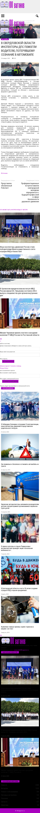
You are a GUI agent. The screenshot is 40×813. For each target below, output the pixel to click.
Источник (4, 173)
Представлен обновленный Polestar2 (6, 185)
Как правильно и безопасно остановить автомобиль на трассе (20, 465)
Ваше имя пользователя (7, 352)
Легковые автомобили (9, 795)
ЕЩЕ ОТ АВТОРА (22, 210)
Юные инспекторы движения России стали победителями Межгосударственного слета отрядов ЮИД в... (19, 690)
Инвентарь (4, 805)
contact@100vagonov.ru (21, 650)
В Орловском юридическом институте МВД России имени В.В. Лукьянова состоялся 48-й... (19, 731)
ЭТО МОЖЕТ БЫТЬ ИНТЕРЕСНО (9, 210)
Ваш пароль (3, 359)
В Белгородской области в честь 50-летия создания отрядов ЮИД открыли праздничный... (19, 589)
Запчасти (4, 802)
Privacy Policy (4, 368)
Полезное (4, 798)
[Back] (0, 341)
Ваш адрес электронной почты (9, 378)
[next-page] (1, 339)
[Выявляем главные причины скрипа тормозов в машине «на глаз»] (20, 609)
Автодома (5, 39)
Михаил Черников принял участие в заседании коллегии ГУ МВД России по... (17, 771)
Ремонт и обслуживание (9, 792)
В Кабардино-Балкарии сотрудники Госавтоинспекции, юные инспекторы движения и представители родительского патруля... (20, 426)
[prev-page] (0, 339)
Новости (4, 785)
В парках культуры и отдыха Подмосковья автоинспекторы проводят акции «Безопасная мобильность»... (17, 548)
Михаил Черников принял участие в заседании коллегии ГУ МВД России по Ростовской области (19, 334)
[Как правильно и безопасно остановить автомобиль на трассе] (20, 447)
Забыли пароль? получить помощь (10, 366)
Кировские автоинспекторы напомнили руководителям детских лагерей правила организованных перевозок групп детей (20, 506)
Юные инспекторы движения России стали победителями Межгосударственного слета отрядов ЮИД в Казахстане (17, 249)
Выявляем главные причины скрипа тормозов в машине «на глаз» (17, 628)
